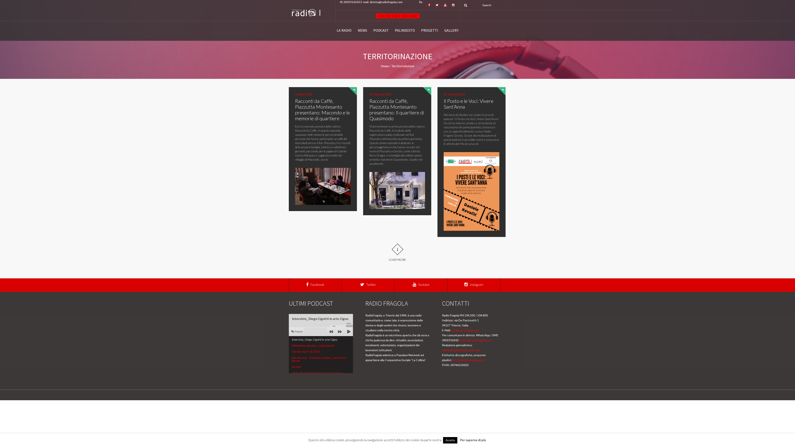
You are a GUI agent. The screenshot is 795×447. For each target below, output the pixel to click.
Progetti (429, 30)
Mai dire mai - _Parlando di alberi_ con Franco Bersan (319, 359)
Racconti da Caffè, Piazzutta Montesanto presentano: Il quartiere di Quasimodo (396, 109)
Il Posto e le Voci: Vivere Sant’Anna (468, 104)
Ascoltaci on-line (398, 15)
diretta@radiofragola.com (475, 340)
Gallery (451, 30)
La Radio (344, 30)
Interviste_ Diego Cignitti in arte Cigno (314, 339)
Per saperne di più (473, 440)
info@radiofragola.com (465, 330)
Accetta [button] (450, 440)
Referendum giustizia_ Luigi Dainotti (313, 345)
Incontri (296, 366)
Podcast (381, 30)
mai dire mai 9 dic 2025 (306, 351)
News (362, 30)
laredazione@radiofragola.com (461, 350)
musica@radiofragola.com (468, 360)
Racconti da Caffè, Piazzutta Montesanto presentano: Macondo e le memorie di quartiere (322, 109)
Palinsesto (405, 30)
